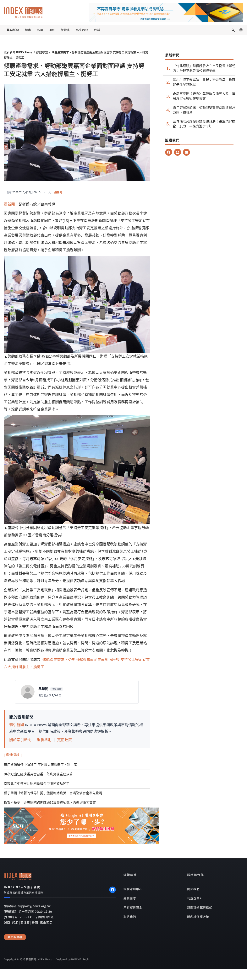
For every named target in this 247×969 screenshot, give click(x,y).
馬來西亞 (82, 30)
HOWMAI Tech (80, 959)
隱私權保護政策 (198, 916)
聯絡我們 (130, 916)
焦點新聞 (13, 30)
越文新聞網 (15, 937)
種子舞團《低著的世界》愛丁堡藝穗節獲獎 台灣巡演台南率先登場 (53, 793)
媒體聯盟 (42, 52)
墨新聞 (58, 192)
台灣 (97, 30)
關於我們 (193, 889)
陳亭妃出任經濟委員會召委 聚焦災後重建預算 (38, 774)
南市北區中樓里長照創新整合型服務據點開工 (36, 784)
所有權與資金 (133, 907)
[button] (233, 30)
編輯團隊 (130, 898)
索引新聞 (16, 725)
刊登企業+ (194, 898)
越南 (28, 30)
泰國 (40, 30)
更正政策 (64, 740)
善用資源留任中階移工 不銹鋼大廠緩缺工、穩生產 (40, 765)
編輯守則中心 (133, 889)
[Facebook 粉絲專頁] (112, 890)
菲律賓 (65, 30)
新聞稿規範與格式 (199, 907)
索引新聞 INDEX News (18, 52)
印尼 (52, 30)
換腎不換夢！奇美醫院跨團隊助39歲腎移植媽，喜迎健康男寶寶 (50, 802)
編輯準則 (44, 740)
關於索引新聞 (20, 740)
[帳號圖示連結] (241, 30)
